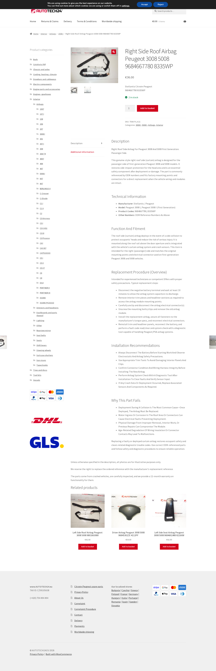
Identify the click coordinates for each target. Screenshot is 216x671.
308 (41, 148)
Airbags (52, 33)
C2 (41, 213)
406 (41, 163)
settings (125, 6)
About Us (78, 597)
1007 (42, 109)
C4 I (41, 243)
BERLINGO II (45, 188)
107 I (42, 114)
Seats (39, 340)
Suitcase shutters (44, 355)
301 (41, 139)
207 (41, 129)
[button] (113, 51)
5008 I (144, 125)
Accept (144, 4)
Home (33, 21)
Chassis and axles (41, 69)
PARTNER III (45, 292)
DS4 (41, 282)
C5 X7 (42, 268)
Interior (44, 33)
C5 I (41, 258)
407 (41, 168)
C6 (41, 273)
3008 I (60, 33)
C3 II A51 (43, 228)
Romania (115, 601)
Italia (124, 597)
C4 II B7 (43, 248)
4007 (42, 158)
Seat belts (41, 335)
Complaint (79, 603)
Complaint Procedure (85, 609)
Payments (79, 626)
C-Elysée (43, 198)
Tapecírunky (42, 365)
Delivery (68, 21)
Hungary (115, 597)
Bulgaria (115, 590)
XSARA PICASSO (47, 302)
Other (39, 325)
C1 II (42, 208)
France (123, 594)
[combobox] (169, 11)
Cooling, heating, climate (45, 74)
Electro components (42, 84)
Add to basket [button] (87, 546)
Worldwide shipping (112, 21)
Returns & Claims (49, 21)
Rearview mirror (43, 330)
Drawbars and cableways (44, 79)
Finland (115, 594)
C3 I (41, 223)
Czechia (125, 590)
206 (41, 124)
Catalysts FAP (39, 64)
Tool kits (37, 375)
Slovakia (115, 605)
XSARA (43, 297)
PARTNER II (45, 287)
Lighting (40, 320)
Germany (133, 594)
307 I (42, 144)
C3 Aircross (45, 218)
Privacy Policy (81, 592)
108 (41, 119)
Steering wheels (43, 350)
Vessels (36, 380)
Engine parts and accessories (46, 89)
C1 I (41, 203)
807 (41, 183)
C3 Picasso (45, 238)
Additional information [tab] (82, 151)
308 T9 (43, 153)
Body (35, 59)
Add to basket (147, 108)
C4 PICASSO (45, 253)
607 (41, 178)
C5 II (42, 263)
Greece (134, 590)
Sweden (133, 601)
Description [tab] (76, 143)
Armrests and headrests (47, 307)
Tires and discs (40, 370)
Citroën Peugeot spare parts (88, 586)
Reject (161, 4)
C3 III (42, 233)
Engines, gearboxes (42, 94)
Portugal (133, 597)
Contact (78, 614)
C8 (41, 278)
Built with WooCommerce (59, 654)
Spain (125, 601)
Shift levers (41, 345)
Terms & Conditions (87, 21)
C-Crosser (44, 193)
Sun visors (41, 360)
